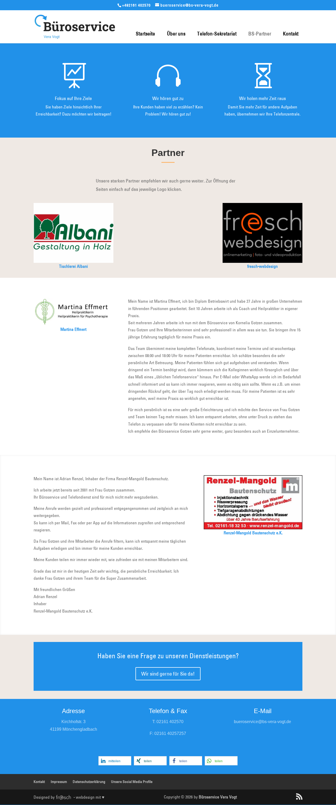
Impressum (59, 781)
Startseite (145, 33)
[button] (114, 760)
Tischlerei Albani (73, 266)
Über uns (176, 33)
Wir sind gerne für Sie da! (168, 673)
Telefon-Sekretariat (217, 33)
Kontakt (290, 33)
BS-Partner (259, 33)
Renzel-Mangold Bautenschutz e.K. (253, 532)
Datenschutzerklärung (89, 781)
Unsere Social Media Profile (132, 781)
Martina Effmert (73, 329)
